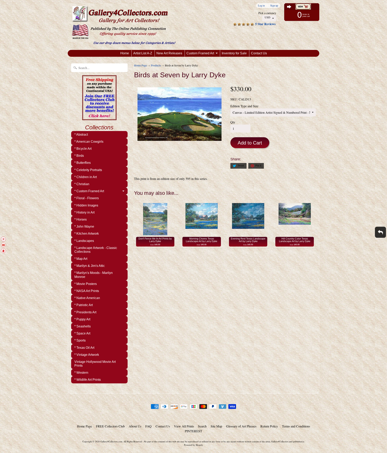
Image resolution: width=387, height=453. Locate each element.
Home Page (140, 65)
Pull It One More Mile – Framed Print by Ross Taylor (50, 437)
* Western (81, 372)
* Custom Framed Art (89, 191)
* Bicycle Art (83, 148)
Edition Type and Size (244, 106)
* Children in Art (85, 177)
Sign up (274, 5)
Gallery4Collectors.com (111, 441)
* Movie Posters (85, 284)
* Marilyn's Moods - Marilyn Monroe (93, 274)
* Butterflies (82, 162)
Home (124, 53)
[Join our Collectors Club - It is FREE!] (99, 118)
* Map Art (80, 258)
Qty (232, 122)
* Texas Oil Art (84, 347)
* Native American (87, 298)
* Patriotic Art (83, 305)
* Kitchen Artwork (86, 233)
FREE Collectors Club (110, 426)
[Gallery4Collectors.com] (124, 25)
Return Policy (269, 426)
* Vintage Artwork (86, 354)
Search (202, 426)
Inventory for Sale (234, 53)
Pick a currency (267, 13)
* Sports (80, 340)
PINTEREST (193, 431)
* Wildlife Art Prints (87, 379)
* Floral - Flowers (86, 198)
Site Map (216, 426)
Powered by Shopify (193, 444)
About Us (135, 426)
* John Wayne (84, 226)
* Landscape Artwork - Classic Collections (95, 249)
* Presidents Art (85, 312)
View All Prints (184, 426)
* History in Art (84, 212)
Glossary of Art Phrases (241, 426)
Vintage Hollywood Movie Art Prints (95, 363)
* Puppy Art (82, 319)
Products (156, 65)
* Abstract (81, 134)
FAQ (148, 426)
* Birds (79, 155)
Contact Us (259, 53)
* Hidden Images (86, 205)
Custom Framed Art (200, 53)
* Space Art (82, 333)
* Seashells (82, 326)
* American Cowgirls (88, 141)
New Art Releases (169, 53)
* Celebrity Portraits (88, 170)
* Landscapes (84, 240)
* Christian (81, 184)
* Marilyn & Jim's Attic (89, 265)
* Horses (80, 219)
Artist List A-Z (142, 53)
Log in (261, 5)
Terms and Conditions (296, 426)
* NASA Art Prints (86, 291)
